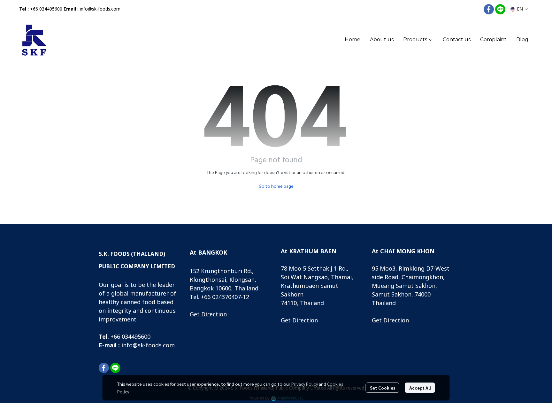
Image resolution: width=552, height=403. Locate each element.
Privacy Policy (304, 384)
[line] (500, 9)
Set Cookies (382, 388)
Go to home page (276, 186)
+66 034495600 (46, 9)
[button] (519, 9)
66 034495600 (132, 337)
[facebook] (489, 9)
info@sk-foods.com (100, 9)
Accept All (420, 388)
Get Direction (208, 314)
